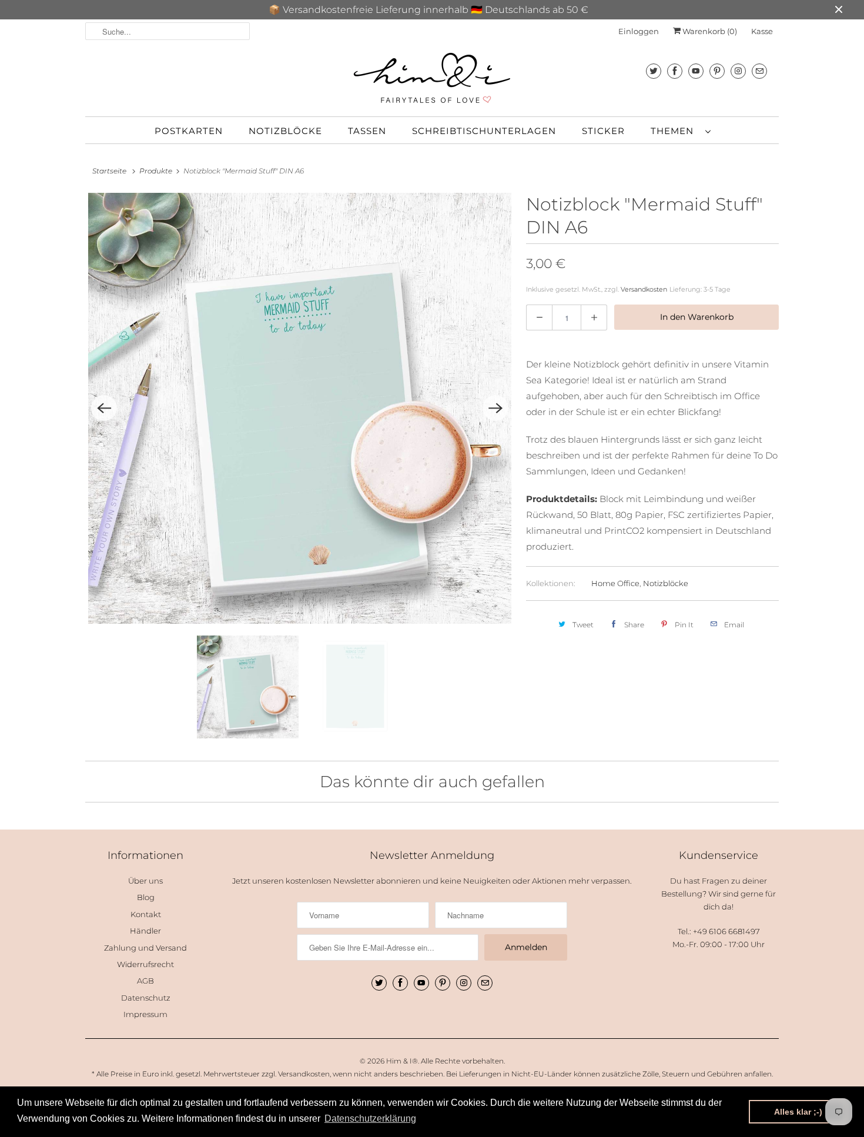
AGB (145, 980)
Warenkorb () (709, 31)
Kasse (762, 31)
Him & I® (402, 1060)
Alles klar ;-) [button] (798, 1111)
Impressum (145, 1014)
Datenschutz (145, 997)
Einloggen (638, 31)
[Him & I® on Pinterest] (717, 71)
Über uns (145, 880)
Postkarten (189, 130)
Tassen (367, 130)
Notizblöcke (285, 130)
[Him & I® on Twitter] (653, 71)
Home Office (615, 583)
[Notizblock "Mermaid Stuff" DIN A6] (299, 408)
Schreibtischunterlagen (484, 130)
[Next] (495, 408)
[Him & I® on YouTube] (696, 71)
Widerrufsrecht (145, 964)
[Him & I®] (432, 78)
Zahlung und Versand (145, 947)
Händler (145, 930)
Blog (146, 897)
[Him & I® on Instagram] (738, 71)
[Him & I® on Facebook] (674, 71)
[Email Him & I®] (759, 71)
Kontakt (145, 914)
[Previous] (104, 408)
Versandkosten (644, 289)
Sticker (603, 130)
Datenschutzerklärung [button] (370, 1118)
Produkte (155, 170)
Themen (675, 130)
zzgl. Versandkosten (296, 1073)
